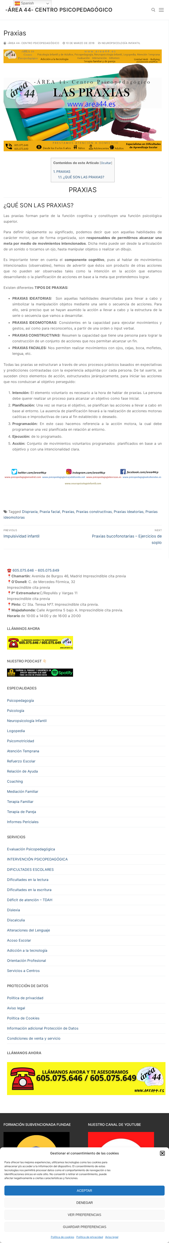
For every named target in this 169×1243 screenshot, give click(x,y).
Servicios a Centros (23, 970)
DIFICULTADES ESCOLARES (30, 869)
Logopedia (16, 731)
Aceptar (84, 1190)
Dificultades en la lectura (27, 879)
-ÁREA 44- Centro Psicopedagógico (59, 10)
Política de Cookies (23, 1018)
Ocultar (106, 163)
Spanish (27, 3)
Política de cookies (62, 1237)
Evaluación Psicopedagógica (31, 849)
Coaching (15, 781)
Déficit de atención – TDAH (29, 900)
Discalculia (16, 920)
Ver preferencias (84, 1215)
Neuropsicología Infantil (120, 43)
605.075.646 (23, 570)
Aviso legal (111, 1237)
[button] (162, 1153)
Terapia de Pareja (21, 811)
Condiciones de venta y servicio (34, 1038)
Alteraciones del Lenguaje (28, 930)
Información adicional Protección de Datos (42, 1028)
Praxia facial (50, 511)
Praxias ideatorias (128, 511)
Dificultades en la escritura (29, 890)
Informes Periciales (23, 822)
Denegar (84, 1203)
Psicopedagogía (20, 700)
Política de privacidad (89, 1237)
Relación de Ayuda (22, 771)
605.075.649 (48, 570)
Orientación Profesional (26, 960)
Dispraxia (30, 511)
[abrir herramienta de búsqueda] (153, 10)
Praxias (68, 511)
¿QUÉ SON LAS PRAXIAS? (81, 177)
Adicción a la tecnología (27, 950)
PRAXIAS (61, 172)
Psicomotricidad (20, 741)
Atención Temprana (23, 751)
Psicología (15, 710)
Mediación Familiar (22, 791)
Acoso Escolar (19, 940)
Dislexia (13, 910)
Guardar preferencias (84, 1227)
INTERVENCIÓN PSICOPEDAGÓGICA (37, 859)
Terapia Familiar (20, 801)
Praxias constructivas (94, 511)
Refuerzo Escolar (21, 761)
